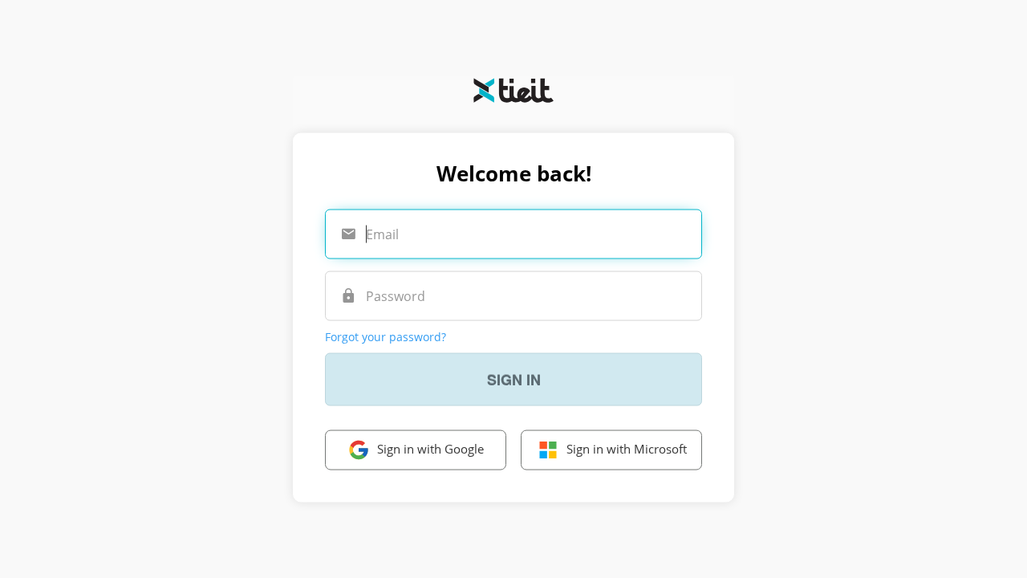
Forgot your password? (385, 336)
